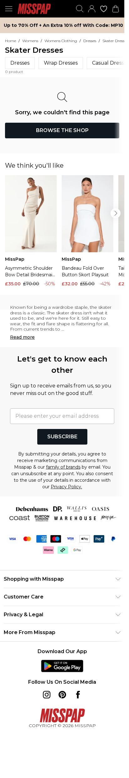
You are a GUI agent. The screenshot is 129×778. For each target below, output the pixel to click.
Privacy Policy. (66, 487)
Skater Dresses (115, 40)
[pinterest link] (62, 694)
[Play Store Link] (62, 666)
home (10, 40)
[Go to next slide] (116, 213)
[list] (64, 232)
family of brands (63, 467)
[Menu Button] (9, 8)
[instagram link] (46, 694)
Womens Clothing (60, 40)
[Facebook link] (78, 694)
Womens (30, 40)
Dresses (89, 40)
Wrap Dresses (61, 63)
